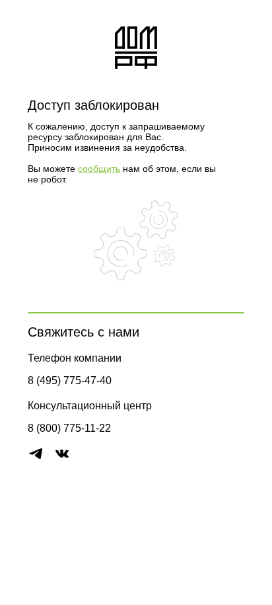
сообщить (99, 168)
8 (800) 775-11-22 (69, 428)
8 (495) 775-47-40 (70, 380)
